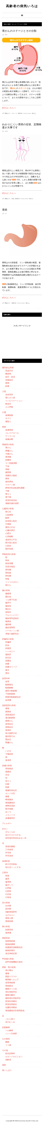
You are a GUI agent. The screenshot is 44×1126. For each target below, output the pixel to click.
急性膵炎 (9, 481)
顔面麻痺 (6, 1027)
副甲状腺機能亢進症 (14, 962)
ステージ (14, 113)
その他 (5, 1050)
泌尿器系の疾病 (9, 705)
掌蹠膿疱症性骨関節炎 (15, 1010)
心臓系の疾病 (8, 508)
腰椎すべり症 (11, 989)
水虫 (7, 775)
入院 (4, 391)
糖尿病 (8, 373)
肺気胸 (8, 576)
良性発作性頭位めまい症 (15, 838)
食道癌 (8, 760)
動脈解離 (9, 687)
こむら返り (10, 1019)
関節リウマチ (11, 976)
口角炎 (8, 897)
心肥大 (8, 533)
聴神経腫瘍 (10, 944)
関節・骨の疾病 (9, 967)
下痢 (7, 491)
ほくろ (8, 812)
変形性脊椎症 (11, 1001)
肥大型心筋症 (11, 542)
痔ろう (8, 781)
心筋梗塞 (9, 515)
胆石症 (8, 657)
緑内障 (8, 909)
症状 (13, 198)
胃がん (34, 113)
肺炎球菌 (9, 563)
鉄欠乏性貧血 (11, 864)
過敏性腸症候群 (12, 503)
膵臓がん (9, 450)
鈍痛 (7, 386)
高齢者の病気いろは (22, 6)
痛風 (7, 708)
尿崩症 (8, 730)
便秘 (7, 469)
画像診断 (9, 439)
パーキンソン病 (12, 630)
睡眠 (7, 1042)
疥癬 (7, 784)
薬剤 (4, 1065)
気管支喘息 (10, 566)
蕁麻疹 (8, 771)
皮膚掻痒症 (10, 818)
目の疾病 (6, 902)
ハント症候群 (11, 1033)
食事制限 (9, 415)
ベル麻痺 (9, 1030)
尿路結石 (9, 727)
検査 (4, 427)
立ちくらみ (10, 832)
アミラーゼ (10, 436)
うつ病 (8, 1045)
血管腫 (8, 700)
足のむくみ (10, 1022)
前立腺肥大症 (11, 733)
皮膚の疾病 (7, 765)
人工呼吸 (9, 407)
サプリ (8, 418)
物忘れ (8, 609)
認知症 (8, 612)
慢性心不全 (10, 527)
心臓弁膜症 (10, 530)
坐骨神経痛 (10, 982)
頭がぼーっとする (13, 867)
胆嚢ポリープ (11, 667)
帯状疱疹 (9, 768)
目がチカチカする (13, 835)
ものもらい (10, 915)
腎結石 (8, 739)
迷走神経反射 (11, 953)
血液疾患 (6, 861)
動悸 (7, 518)
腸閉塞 (8, 472)
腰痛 (7, 973)
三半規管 (9, 849)
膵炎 (7, 478)
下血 (7, 466)
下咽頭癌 (9, 754)
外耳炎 (8, 852)
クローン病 (10, 484)
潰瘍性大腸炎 (11, 475)
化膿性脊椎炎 (11, 1007)
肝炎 (7, 645)
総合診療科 (10, 1053)
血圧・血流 (10, 377)
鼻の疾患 (6, 926)
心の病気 (6, 1039)
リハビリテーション (14, 400)
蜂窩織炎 (9, 799)
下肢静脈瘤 (10, 694)
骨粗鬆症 (9, 986)
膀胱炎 (8, 711)
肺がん (8, 585)
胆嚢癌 (8, 460)
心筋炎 (8, 545)
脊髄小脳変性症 (12, 634)
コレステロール (12, 433)
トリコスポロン (12, 582)
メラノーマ (10, 815)
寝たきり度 (10, 397)
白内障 (8, 905)
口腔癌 (8, 891)
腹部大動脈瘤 (11, 691)
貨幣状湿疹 (10, 806)
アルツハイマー (12, 615)
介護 (4, 412)
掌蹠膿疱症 (10, 802)
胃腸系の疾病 (8, 444)
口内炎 (8, 894)
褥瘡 (7, 796)
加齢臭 (8, 1059)
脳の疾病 (6, 590)
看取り (8, 421)
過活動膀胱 (10, 717)
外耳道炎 (9, 855)
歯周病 (8, 882)
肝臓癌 (8, 642)
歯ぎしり (9, 885)
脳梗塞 (8, 593)
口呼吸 (8, 888)
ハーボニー (10, 651)
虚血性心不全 (11, 539)
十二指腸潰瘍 (11, 463)
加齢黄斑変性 (11, 912)
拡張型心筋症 (11, 521)
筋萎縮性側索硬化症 (14, 947)
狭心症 (8, 511)
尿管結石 (9, 724)
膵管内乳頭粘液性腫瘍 (15, 488)
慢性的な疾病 (8, 367)
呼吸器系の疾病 (9, 554)
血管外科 (6, 678)
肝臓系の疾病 (8, 639)
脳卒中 (8, 603)
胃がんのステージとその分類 (19, 30)
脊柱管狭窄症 (11, 992)
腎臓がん (9, 742)
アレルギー (7, 823)
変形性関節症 (11, 1004)
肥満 (7, 383)
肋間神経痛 (10, 941)
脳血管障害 (10, 627)
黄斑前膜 (9, 921)
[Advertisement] (22, 340)
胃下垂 (8, 497)
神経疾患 (6, 938)
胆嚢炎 (8, 660)
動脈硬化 (9, 684)
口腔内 (5, 872)
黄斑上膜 (9, 918)
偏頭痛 (8, 624)
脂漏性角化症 (11, 790)
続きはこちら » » (9, 108)
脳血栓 (8, 606)
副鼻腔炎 (9, 929)
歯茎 (7, 879)
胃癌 (19, 113)
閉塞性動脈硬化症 (13, 697)
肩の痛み (9, 970)
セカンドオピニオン (14, 1056)
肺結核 (8, 572)
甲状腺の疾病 (8, 959)
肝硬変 (8, 648)
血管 (7, 681)
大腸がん (9, 454)
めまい (5, 828)
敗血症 (8, 404)
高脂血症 (9, 380)
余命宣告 (9, 394)
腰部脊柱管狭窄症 (13, 998)
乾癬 (7, 787)
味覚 (7, 875)
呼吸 (7, 579)
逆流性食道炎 (11, 500)
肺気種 (8, 569)
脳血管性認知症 (12, 618)
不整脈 (8, 524)
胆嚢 (7, 664)
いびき (8, 751)
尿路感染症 (10, 714)
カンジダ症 (10, 793)
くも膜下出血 (11, 599)
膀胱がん (9, 721)
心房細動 (9, 536)
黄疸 (7, 673)
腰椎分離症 (10, 995)
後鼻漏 (8, 932)
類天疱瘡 (9, 809)
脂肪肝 (8, 654)
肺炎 (7, 560)
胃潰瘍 (8, 457)
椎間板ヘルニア (12, 979)
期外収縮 (9, 549)
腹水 (7, 670)
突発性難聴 (10, 846)
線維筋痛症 (10, 950)
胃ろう (8, 494)
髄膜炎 (8, 621)
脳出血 (8, 596)
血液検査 (9, 430)
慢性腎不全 (10, 736)
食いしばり (7, 1070)
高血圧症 (9, 370)
